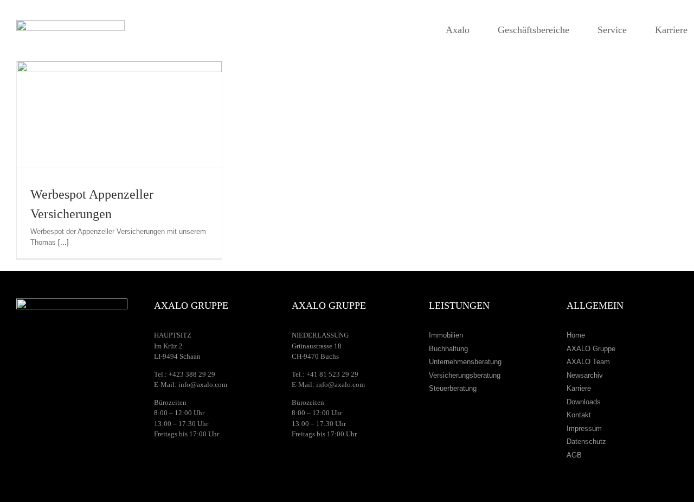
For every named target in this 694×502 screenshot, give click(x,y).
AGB (574, 455)
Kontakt (579, 415)
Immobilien (446, 335)
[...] (63, 242)
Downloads (584, 402)
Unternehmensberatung (465, 362)
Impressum (584, 428)
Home (576, 335)
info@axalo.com (202, 384)
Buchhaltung (448, 349)
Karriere (579, 388)
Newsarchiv (585, 375)
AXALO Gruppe (591, 349)
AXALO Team (588, 362)
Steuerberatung (453, 388)
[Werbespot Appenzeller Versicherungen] (119, 114)
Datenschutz (586, 441)
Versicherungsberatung (464, 375)
